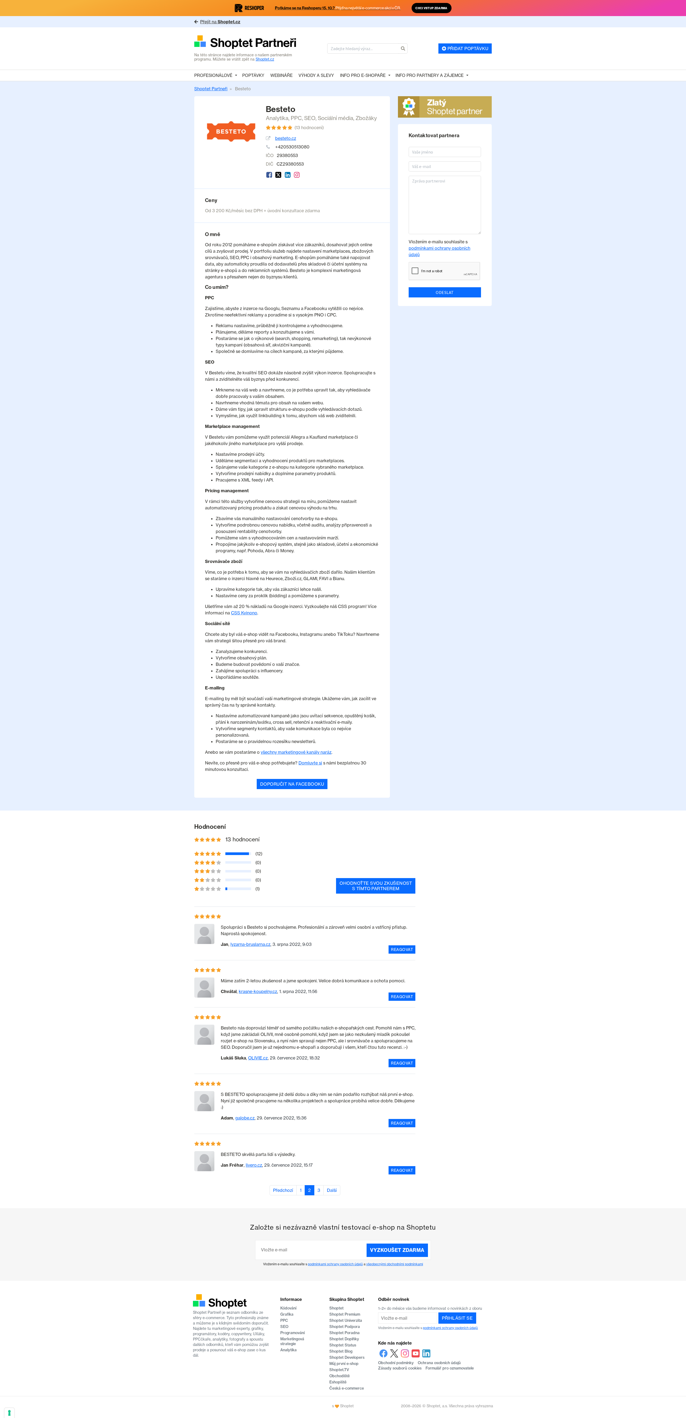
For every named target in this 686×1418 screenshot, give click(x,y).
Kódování (288, 1308)
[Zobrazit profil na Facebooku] (269, 174)
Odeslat (445, 292)
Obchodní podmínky (396, 1362)
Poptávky (253, 75)
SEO (309, 118)
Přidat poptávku (467, 48)
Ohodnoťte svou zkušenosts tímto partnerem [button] (376, 885)
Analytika (277, 118)
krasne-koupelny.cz (258, 991)
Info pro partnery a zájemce (430, 75)
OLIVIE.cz (258, 1058)
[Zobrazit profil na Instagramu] (296, 174)
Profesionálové (213, 75)
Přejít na (220, 21)
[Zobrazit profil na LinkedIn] (287, 174)
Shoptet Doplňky (344, 1339)
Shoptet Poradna (344, 1332)
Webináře (281, 75)
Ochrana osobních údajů (439, 1362)
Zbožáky (366, 118)
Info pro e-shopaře (363, 75)
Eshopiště (337, 1382)
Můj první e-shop (344, 1363)
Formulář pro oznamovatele (450, 1368)
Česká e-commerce (346, 1388)
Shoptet (336, 1308)
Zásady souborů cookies (400, 1368)
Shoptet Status (342, 1345)
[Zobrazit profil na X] (278, 174)
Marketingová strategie (292, 1341)
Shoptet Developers (346, 1357)
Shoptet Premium (344, 1314)
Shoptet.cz (265, 59)
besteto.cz (285, 138)
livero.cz (254, 1165)
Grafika (286, 1314)
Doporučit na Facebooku (292, 784)
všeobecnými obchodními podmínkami (394, 1264)
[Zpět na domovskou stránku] (245, 42)
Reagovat (402, 949)
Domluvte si (310, 763)
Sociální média (335, 118)
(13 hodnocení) (309, 127)
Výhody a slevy (316, 75)
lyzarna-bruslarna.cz (250, 944)
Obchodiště (339, 1376)
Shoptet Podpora (344, 1326)
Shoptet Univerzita (345, 1320)
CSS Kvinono (244, 612)
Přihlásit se (457, 1318)
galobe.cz (245, 1118)
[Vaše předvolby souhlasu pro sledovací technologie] (9, 1413)
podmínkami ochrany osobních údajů (335, 1264)
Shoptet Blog (340, 1351)
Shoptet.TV (339, 1369)
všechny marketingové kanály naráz (296, 752)
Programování (292, 1332)
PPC (296, 118)
